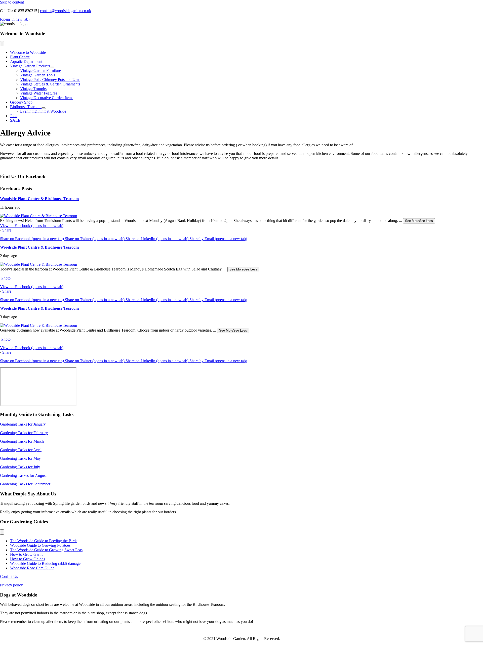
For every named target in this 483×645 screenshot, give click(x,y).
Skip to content (12, 2)
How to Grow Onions (27, 559)
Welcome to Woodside (28, 52)
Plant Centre (20, 57)
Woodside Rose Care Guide (32, 568)
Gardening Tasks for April (21, 450)
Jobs (13, 116)
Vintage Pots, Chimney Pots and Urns (50, 79)
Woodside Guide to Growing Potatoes (40, 545)
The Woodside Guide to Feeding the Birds (43, 541)
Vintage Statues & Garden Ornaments (50, 84)
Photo (6, 278)
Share (6, 230)
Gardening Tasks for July (20, 467)
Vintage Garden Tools (37, 75)
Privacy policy (11, 585)
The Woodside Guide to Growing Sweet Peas (46, 550)
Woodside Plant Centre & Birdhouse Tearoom (39, 199)
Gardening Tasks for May (20, 458)
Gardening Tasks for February (24, 433)
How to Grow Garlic (26, 554)
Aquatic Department (26, 61)
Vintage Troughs (33, 88)
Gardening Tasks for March (22, 441)
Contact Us (9, 576)
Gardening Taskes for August (23, 475)
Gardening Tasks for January (23, 424)
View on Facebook (31, 225)
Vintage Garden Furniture (40, 70)
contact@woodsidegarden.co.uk (65, 11)
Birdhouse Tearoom (26, 107)
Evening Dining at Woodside (43, 111)
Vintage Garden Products (30, 66)
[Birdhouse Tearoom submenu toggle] (44, 108)
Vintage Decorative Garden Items (46, 98)
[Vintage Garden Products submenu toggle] (52, 67)
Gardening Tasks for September (25, 484)
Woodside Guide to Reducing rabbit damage (45, 563)
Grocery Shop (21, 102)
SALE (15, 120)
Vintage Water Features (38, 93)
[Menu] (2, 43)
